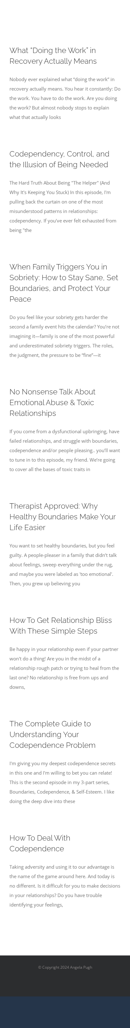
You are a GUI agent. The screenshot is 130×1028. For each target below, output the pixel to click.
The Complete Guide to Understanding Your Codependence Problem (52, 734)
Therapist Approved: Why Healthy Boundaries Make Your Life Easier (62, 516)
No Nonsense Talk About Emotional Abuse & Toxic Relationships (52, 402)
